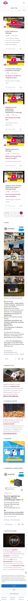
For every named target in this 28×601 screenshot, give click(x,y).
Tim (8, 35)
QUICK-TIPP (9, 48)
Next (21, 215)
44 (17, 215)
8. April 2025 (13, 73)
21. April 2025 (13, 35)
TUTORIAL (9, 129)
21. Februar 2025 (14, 153)
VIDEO (14, 48)
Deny (14, 589)
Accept (14, 585)
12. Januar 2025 (14, 191)
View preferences (14, 593)
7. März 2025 (13, 115)
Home (19, 10)
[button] (26, 572)
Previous (7, 213)
